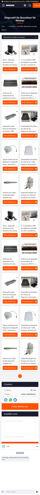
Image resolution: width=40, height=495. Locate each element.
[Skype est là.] (5, 400)
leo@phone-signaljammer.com (13, 1)
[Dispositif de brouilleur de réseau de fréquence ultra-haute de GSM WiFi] (29, 116)
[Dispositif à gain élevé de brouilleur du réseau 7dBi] (10, 116)
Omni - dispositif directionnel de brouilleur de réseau (10, 62)
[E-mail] (15, 400)
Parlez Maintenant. (20, 406)
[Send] (37, 491)
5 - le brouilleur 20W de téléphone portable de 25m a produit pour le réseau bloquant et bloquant (29, 65)
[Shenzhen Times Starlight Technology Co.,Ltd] (10, 5)
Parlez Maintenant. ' (10, 69)
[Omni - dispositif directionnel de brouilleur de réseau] (10, 50)
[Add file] (2, 491)
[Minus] (37, 446)
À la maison (4, 28)
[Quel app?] (10, 400)
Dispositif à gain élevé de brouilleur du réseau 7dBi (9, 128)
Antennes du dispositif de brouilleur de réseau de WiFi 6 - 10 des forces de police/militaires (29, 98)
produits (12, 26)
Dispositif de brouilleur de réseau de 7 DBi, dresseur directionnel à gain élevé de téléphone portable (29, 164)
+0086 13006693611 (32, 1)
